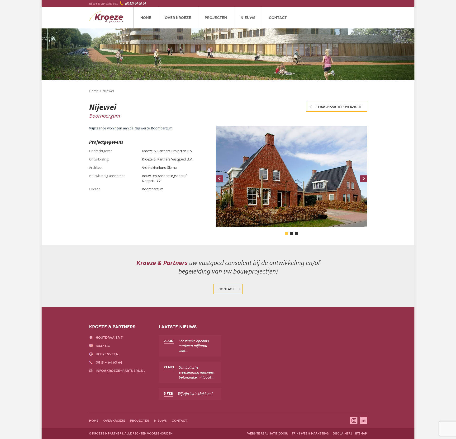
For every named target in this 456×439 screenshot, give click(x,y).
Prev (219, 178)
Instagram (353, 420)
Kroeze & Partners (106, 17)
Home (145, 18)
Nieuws (248, 18)
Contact (278, 18)
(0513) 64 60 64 (135, 3)
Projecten (216, 18)
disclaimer (342, 433)
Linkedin (363, 420)
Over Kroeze (178, 18)
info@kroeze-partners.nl (120, 371)
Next (363, 178)
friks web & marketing (310, 433)
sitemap (360, 433)
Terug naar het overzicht (339, 107)
